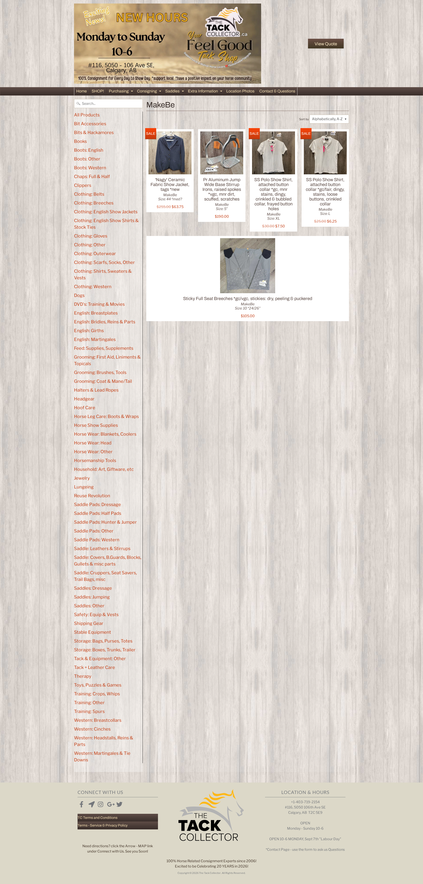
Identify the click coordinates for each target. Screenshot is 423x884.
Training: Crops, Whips (97, 693)
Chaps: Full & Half (92, 176)
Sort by (304, 119)
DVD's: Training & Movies (99, 304)
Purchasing (121, 92)
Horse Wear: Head (92, 443)
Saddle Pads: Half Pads (97, 513)
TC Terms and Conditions (97, 818)
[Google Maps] (91, 803)
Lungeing (84, 487)
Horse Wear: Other (93, 451)
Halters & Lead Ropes (96, 390)
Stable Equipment (92, 632)
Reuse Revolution (92, 495)
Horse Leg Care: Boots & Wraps (106, 416)
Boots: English (88, 150)
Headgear (84, 398)
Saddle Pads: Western (96, 539)
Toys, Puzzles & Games (97, 685)
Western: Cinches (92, 729)
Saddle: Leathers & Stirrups (102, 548)
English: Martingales (95, 339)
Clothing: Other (90, 244)
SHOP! (98, 91)
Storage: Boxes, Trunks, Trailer (104, 649)
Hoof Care (84, 407)
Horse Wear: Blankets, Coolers (105, 434)
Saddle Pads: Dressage (97, 504)
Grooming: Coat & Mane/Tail (103, 381)
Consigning (149, 92)
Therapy (82, 676)
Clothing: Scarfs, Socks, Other (104, 262)
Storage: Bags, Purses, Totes (103, 641)
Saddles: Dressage (93, 588)
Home (81, 91)
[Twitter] (118, 803)
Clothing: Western (92, 286)
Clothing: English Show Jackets (105, 211)
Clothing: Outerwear (95, 253)
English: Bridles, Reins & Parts (104, 321)
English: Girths (89, 330)
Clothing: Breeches (93, 203)
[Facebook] (81, 803)
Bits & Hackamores (94, 132)
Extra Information (205, 92)
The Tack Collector (210, 873)
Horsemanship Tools (95, 460)
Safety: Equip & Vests (96, 614)
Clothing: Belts (89, 194)
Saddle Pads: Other (93, 531)
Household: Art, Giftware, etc (104, 469)
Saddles (175, 92)
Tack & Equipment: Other (100, 658)
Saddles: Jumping (92, 597)
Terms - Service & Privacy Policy (103, 825)
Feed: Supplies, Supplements (103, 348)
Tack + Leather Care (94, 667)
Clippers (82, 185)
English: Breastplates (96, 313)
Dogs (79, 295)
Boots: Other (87, 159)
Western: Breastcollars (97, 720)
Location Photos (240, 91)
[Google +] (109, 803)
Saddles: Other (89, 605)
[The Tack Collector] (167, 44)
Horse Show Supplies (96, 425)
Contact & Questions (277, 91)
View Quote (326, 43)
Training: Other (89, 702)
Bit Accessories (90, 123)
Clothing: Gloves (90, 236)
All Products (87, 115)
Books (80, 141)
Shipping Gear (88, 623)
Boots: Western (90, 167)
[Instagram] (100, 803)
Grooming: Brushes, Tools (100, 372)
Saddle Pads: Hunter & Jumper (105, 522)
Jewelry (82, 478)
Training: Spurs (89, 711)
